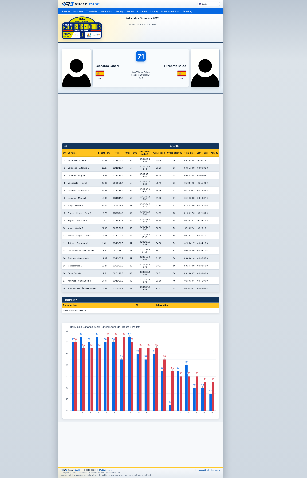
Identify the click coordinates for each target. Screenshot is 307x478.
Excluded (142, 11)
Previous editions (170, 11)
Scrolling (187, 11)
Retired (130, 11)
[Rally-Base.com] (81, 4)
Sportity (154, 11)
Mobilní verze (105, 470)
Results (66, 11)
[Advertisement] (237, 50)
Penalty (119, 11)
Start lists (78, 11)
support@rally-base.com (208, 470)
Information (106, 11)
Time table (91, 11)
